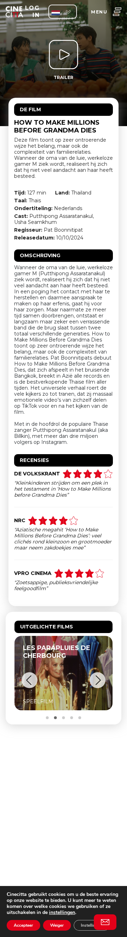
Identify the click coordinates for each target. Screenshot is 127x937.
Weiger (57, 925)
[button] (29, 680)
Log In (32, 11)
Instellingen (92, 925)
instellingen (62, 912)
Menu (99, 12)
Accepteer (23, 925)
